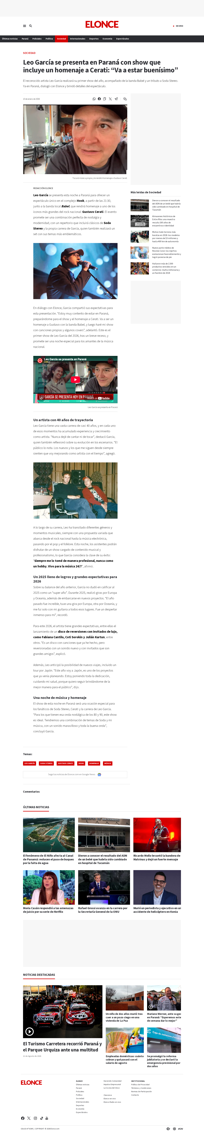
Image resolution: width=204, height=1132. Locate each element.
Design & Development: (180, 1129)
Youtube (46, 1118)
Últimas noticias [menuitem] (10, 38)
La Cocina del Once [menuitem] (112, 1088)
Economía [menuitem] (107, 38)
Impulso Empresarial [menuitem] (112, 1085)
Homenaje (94, 763)
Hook (81, 763)
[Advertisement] (104, 943)
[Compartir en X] (110, 99)
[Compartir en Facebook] (99, 99)
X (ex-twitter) (29, 1118)
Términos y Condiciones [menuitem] (141, 1088)
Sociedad (29, 52)
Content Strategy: (168, 1129)
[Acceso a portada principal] (102, 24)
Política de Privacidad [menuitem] (140, 1085)
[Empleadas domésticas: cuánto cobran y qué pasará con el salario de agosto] (125, 1040)
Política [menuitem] (49, 38)
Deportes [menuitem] (94, 38)
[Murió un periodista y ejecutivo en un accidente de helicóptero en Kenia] (159, 887)
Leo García (29, 763)
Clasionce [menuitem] (108, 1095)
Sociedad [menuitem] (61, 38)
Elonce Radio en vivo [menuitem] (112, 1102)
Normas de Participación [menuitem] (141, 1092)
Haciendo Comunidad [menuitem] (112, 1081)
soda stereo (46, 763)
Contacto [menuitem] (135, 1095)
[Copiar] (104, 99)
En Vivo (179, 26)
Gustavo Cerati (65, 763)
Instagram (35, 1118)
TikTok (41, 1118)
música (107, 763)
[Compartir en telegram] (116, 99)
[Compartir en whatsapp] (94, 99)
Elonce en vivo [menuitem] (110, 1099)
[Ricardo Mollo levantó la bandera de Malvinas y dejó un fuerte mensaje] (159, 835)
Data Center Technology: (174, 1129)
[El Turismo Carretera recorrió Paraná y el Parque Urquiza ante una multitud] (62, 1011)
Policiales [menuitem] (36, 38)
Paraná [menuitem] (25, 38)
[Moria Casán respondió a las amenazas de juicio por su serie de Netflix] (49, 887)
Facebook (22, 1118)
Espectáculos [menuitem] (122, 38)
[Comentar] (123, 99)
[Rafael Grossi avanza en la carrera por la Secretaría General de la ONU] (104, 887)
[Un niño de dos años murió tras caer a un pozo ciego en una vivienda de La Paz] (125, 998)
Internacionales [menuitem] (77, 38)
